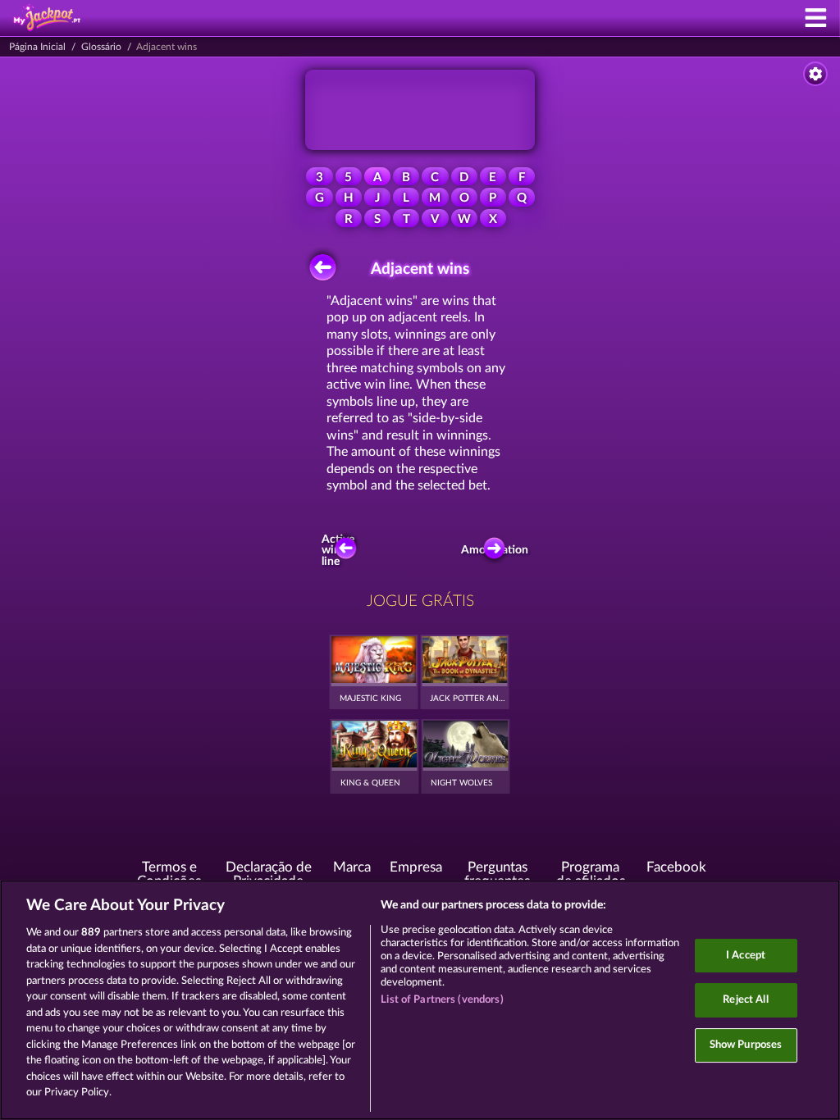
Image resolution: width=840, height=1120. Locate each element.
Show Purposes (746, 1045)
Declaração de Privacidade (269, 874)
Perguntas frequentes (497, 874)
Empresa (416, 867)
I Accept (745, 955)
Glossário (101, 47)
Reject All (745, 1000)
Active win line (338, 550)
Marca (352, 867)
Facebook (676, 867)
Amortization (498, 550)
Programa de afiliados (590, 874)
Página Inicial (37, 47)
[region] (420, 1000)
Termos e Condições (169, 874)
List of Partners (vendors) (442, 1000)
